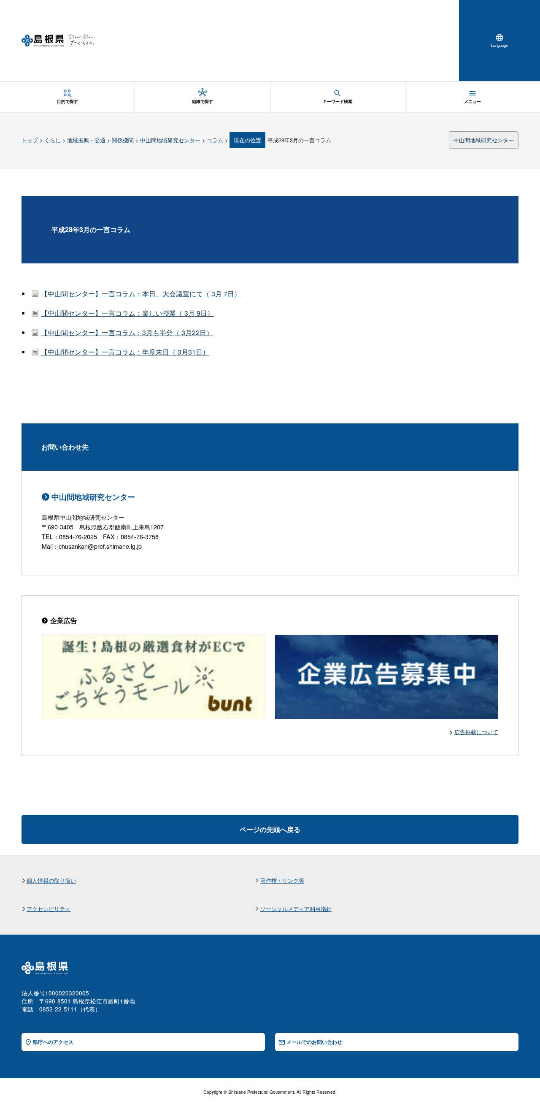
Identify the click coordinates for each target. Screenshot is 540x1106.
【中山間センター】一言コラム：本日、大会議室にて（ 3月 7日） (141, 293)
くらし (52, 140)
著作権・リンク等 (282, 880)
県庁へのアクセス (53, 1042)
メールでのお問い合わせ (314, 1042)
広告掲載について (476, 732)
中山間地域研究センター (170, 140)
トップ (30, 140)
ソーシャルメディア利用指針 (296, 909)
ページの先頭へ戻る (270, 829)
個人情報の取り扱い (51, 880)
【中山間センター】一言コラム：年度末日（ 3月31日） (125, 352)
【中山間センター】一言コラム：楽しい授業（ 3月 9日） (127, 313)
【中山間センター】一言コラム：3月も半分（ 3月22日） (127, 332)
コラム (215, 140)
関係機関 (123, 140)
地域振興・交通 (86, 140)
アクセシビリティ (48, 909)
